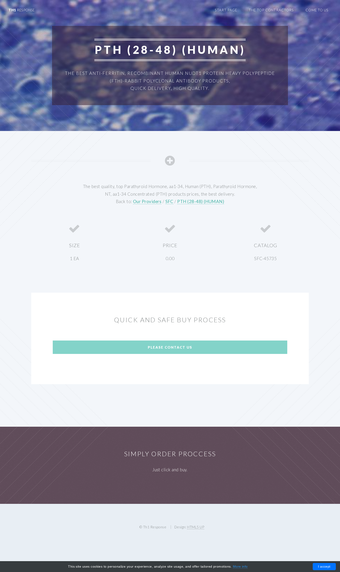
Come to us (317, 10)
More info (240, 566)
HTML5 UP (195, 527)
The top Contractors (271, 10)
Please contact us (170, 347)
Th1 (22, 10)
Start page (226, 10)
